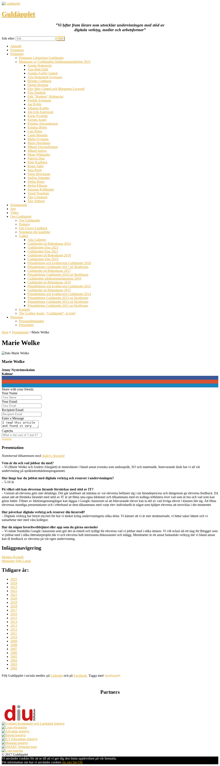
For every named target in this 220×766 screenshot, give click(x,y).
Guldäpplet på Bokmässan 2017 (49, 271)
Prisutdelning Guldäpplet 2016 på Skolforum (58, 274)
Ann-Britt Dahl (38, 69)
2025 (13, 579)
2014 (13, 622)
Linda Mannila (37, 135)
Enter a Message (13, 418)
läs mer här (69, 762)
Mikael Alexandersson (43, 147)
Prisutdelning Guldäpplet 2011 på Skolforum (58, 305)
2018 (13, 606)
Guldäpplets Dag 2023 (43, 247)
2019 (13, 602)
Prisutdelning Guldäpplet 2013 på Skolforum (58, 298)
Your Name (9, 393)
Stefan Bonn (36, 181)
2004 (13, 660)
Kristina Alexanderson (43, 123)
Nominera (17, 50)
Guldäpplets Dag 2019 (43, 259)
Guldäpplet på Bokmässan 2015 (49, 290)
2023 (13, 587)
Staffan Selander (39, 178)
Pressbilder (26, 325)
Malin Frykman (38, 139)
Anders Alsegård (53, 456)
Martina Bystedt (12, 557)
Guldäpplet (18, 14)
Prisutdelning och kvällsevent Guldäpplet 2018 (59, 263)
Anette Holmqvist (40, 65)
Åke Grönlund (37, 197)
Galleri (23, 236)
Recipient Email (12, 410)
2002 (13, 668)
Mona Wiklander (39, 154)
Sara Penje (35, 170)
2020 (13, 598)
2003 (13, 664)
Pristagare (17, 54)
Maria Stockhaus (39, 143)
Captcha (7, 431)
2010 (13, 637)
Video (14, 212)
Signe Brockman (39, 174)
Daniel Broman (38, 85)
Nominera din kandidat (34, 232)
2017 (13, 610)
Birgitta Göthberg (39, 81)
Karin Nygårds (38, 116)
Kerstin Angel (37, 120)
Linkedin (56, 675)
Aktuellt (15, 46)
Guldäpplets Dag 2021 (43, 251)
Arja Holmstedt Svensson (45, 77)
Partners (24, 224)
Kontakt (24, 309)
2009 (13, 641)
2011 (13, 633)
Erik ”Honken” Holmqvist (45, 96)
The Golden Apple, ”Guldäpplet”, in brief (47, 313)
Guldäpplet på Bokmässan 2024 (49, 243)
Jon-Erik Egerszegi (40, 112)
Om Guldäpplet (20, 216)
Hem (5, 332)
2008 (13, 645)
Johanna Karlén (38, 108)
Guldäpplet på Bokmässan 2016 (49, 282)
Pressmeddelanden (31, 321)
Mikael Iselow (37, 151)
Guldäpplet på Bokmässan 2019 (49, 255)
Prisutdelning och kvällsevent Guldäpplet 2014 (59, 294)
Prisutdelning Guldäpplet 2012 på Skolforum (58, 302)
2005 (13, 656)
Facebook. (80, 675)
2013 (13, 625)
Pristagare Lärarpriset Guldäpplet (41, 58)
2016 (13, 614)
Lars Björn (35, 131)
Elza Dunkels (37, 92)
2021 (13, 594)
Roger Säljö (36, 166)
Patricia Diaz (36, 158)
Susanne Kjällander (41, 189)
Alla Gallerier (37, 240)
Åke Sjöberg (36, 201)
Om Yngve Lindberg (33, 228)
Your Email (9, 401)
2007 (13, 649)
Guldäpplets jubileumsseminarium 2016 (54, 278)
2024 (13, 583)
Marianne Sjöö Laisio (16, 561)
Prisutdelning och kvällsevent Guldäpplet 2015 (59, 286)
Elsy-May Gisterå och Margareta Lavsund (56, 89)
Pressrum (16, 317)
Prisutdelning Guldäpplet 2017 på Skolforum (58, 267)
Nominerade (18, 205)
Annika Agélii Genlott (43, 73)
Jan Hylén (34, 104)
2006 (13, 653)
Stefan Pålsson (37, 185)
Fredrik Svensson (39, 100)
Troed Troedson (38, 193)
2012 (13, 629)
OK (80, 762)
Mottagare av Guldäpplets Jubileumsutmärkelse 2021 (55, 61)
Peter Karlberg (37, 162)
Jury (13, 209)
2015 (13, 618)
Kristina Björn (37, 127)
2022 (13, 591)
